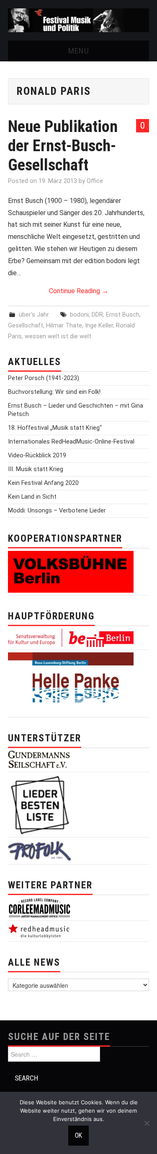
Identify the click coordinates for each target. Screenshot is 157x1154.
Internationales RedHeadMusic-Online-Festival (71, 441)
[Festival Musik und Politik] (78, 20)
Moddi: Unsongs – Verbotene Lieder (57, 510)
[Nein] (146, 1123)
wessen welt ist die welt (58, 336)
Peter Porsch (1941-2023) (43, 378)
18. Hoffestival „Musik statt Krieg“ (55, 427)
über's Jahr (34, 314)
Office (95, 181)
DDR (97, 314)
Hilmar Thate (64, 325)
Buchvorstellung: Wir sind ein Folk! (54, 392)
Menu (78, 51)
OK (78, 1135)
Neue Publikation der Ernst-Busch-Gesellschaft (63, 145)
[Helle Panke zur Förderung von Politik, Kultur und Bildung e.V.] (71, 683)
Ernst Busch (122, 314)
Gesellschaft (25, 325)
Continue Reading (78, 291)
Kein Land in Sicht (32, 496)
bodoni (79, 314)
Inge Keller (99, 325)
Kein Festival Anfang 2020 (43, 483)
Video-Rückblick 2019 (37, 455)
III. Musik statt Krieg (35, 469)
